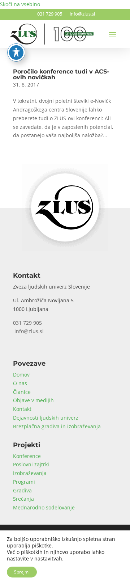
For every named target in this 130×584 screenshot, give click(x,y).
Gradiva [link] (22, 490)
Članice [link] (22, 391)
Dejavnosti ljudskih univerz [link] (45, 417)
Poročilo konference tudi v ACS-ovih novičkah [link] (61, 74)
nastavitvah (48, 558)
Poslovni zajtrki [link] (31, 464)
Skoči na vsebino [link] (20, 4)
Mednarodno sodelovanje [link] (44, 507)
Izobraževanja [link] (30, 473)
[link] (65, 248)
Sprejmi (22, 572)
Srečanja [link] (23, 498)
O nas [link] (20, 383)
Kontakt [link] (22, 409)
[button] (112, 34)
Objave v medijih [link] (33, 400)
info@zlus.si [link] (81, 13)
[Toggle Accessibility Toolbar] (16, 52)
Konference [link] (27, 456)
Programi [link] (24, 481)
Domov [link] (21, 374)
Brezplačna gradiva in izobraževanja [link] (57, 426)
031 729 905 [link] (48, 13)
